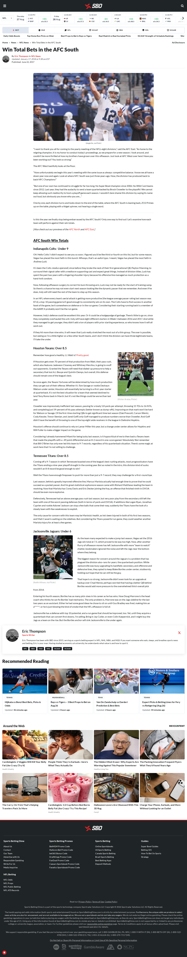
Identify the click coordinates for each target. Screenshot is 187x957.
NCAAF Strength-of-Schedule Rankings (156, 36)
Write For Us (9, 864)
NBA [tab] (121, 30)
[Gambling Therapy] (75, 947)
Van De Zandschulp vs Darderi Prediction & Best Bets (112, 704)
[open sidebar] (4, 6)
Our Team (8, 853)
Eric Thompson (21, 56)
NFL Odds (8, 879)
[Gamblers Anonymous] (111, 947)
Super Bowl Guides (149, 846)
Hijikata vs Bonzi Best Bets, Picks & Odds (23, 704)
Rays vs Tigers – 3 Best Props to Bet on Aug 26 (70, 704)
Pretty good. (83, 355)
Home (5, 42)
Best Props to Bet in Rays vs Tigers (76, 36)
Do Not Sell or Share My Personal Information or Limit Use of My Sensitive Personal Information (93, 940)
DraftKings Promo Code (60, 857)
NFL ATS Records (11, 890)
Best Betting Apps (103, 860)
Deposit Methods (103, 864)
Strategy (145, 857)
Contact (7, 850)
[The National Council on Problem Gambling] (125, 947)
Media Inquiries (11, 867)
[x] (179, 632)
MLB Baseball (58, 697)
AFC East (89, 229)
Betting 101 (146, 850)
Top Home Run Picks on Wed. (40, 36)
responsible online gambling (99, 924)
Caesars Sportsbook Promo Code (64, 864)
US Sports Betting (103, 850)
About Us (8, 846)
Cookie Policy (111, 901)
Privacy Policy (84, 901)
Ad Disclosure (178, 42)
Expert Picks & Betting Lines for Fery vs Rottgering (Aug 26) (161, 704)
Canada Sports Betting (105, 853)
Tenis (100, 697)
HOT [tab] (16, 31)
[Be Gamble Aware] (94, 947)
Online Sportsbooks (104, 846)
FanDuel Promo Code (59, 860)
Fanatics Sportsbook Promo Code (64, 867)
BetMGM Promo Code (59, 846)
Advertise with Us (12, 857)
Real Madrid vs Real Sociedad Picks (115, 36)
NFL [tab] (69, 30)
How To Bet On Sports (151, 853)
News (13, 42)
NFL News (24, 42)
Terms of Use (98, 901)
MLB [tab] (43, 30)
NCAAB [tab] (173, 30)
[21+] (56, 947)
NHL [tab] (147, 30)
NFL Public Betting (12, 886)
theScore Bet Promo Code (61, 850)
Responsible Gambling (14, 860)
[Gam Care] (64, 947)
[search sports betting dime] (182, 6)
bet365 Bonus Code (58, 853)
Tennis (9, 697)
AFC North (74, 229)
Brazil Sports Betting (104, 857)
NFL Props (8, 883)
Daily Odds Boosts (12, 36)
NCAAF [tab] (95, 30)
